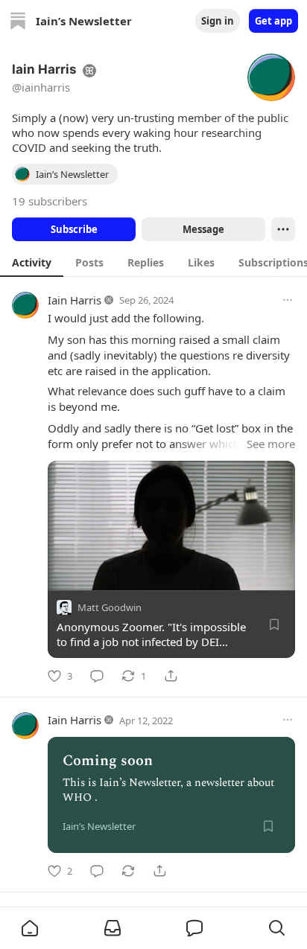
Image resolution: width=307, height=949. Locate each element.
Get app (273, 21)
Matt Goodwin (109, 607)
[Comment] (97, 676)
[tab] (31, 262)
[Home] (18, 21)
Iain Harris (74, 300)
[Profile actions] (283, 229)
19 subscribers (49, 201)
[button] (30, 928)
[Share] (170, 676)
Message (203, 229)
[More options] (288, 300)
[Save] (274, 624)
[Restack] (128, 871)
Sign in (217, 21)
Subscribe (74, 229)
